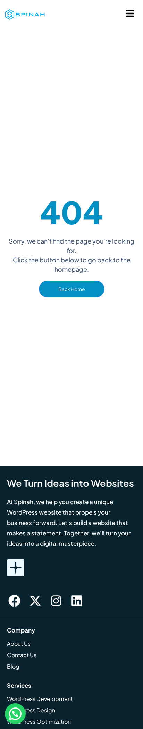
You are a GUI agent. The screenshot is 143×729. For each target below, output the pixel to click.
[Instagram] (56, 601)
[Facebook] (14, 601)
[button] (15, 713)
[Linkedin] (76, 601)
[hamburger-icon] (130, 14)
